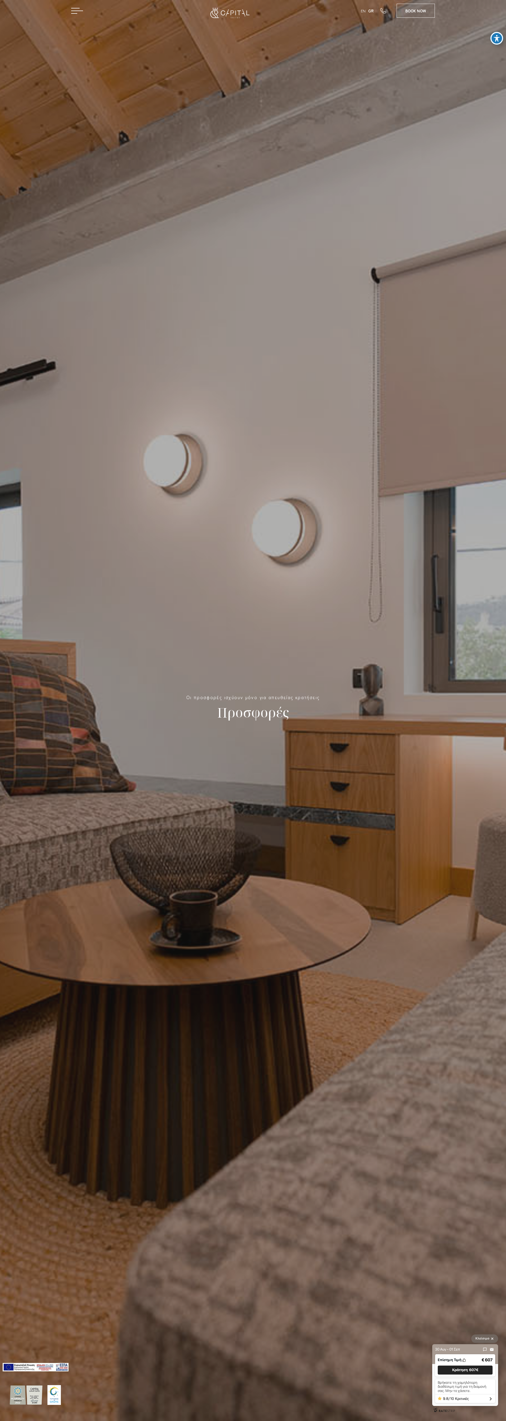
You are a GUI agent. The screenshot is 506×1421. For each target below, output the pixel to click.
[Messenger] (484, 1349)
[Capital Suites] (228, 15)
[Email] (491, 1349)
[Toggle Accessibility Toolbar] (496, 38)
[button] (465, 1370)
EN (363, 10)
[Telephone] (388, 10)
